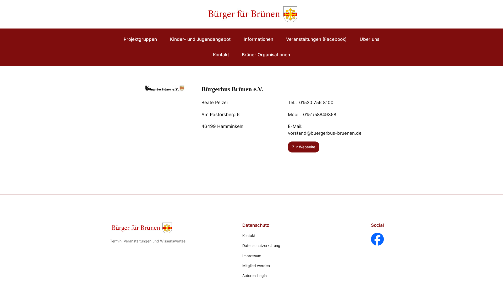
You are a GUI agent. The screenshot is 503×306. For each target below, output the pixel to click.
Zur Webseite (303, 147)
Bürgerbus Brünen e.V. (232, 89)
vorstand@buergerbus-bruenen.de (325, 133)
